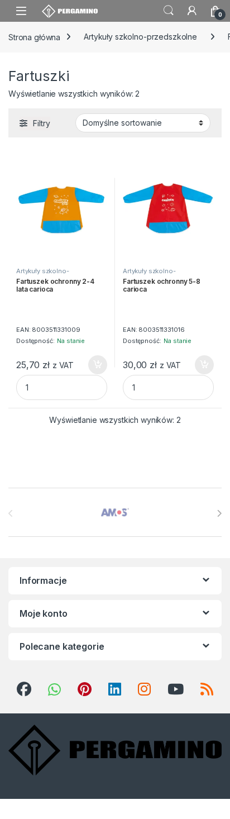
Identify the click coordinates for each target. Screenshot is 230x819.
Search (168, 10)
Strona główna (34, 36)
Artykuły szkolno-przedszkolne (140, 36)
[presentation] (219, 513)
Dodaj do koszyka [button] (91, 364)
